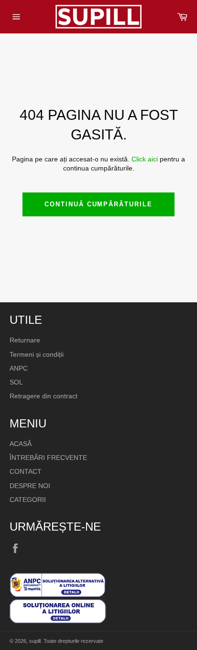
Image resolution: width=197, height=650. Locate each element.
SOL (16, 382)
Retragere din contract (43, 396)
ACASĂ (21, 444)
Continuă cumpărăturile (98, 204)
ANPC (19, 368)
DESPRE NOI (30, 486)
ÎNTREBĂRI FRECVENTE (48, 457)
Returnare (25, 340)
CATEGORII (28, 499)
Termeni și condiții (37, 354)
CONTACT (26, 471)
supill (35, 641)
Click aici (144, 159)
